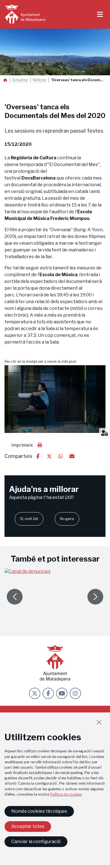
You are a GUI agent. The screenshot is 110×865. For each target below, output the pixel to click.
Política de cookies (66, 794)
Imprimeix (22, 445)
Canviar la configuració (36, 841)
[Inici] (25, 14)
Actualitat (20, 80)
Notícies (39, 80)
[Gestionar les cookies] (104, 433)
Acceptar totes (27, 826)
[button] (55, 399)
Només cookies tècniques (39, 811)
